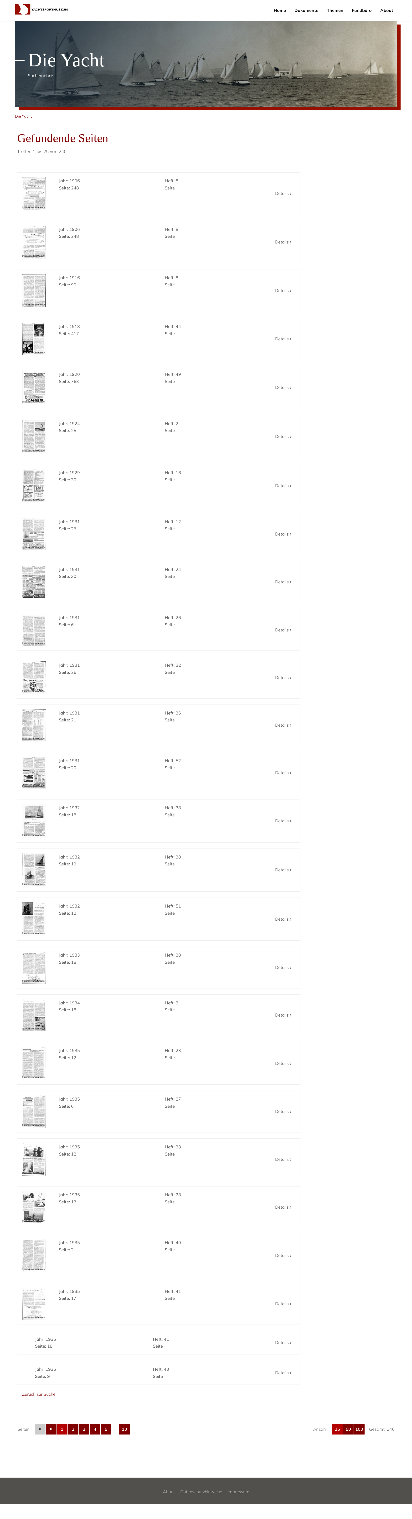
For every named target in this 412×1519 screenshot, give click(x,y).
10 (124, 1429)
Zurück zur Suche (39, 1394)
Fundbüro (362, 10)
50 (348, 1429)
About (386, 10)
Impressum (238, 1491)
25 (337, 1429)
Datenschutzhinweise (201, 1491)
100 (359, 1429)
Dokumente (306, 10)
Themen (335, 10)
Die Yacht (23, 116)
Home (280, 10)
